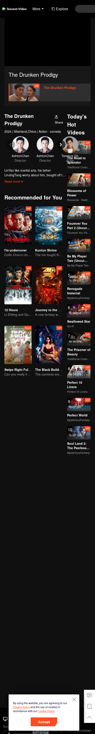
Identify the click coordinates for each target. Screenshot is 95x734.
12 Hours (11, 310)
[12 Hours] (18, 285)
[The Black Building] (48, 345)
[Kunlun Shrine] (48, 225)
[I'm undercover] (18, 225)
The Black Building (49, 369)
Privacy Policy (21, 707)
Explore (62, 8)
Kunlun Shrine (46, 250)
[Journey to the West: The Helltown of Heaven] (48, 285)
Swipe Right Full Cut (19, 369)
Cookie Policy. (46, 711)
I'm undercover (15, 250)
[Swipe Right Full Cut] (18, 345)
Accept (44, 721)
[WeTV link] (14, 8)
